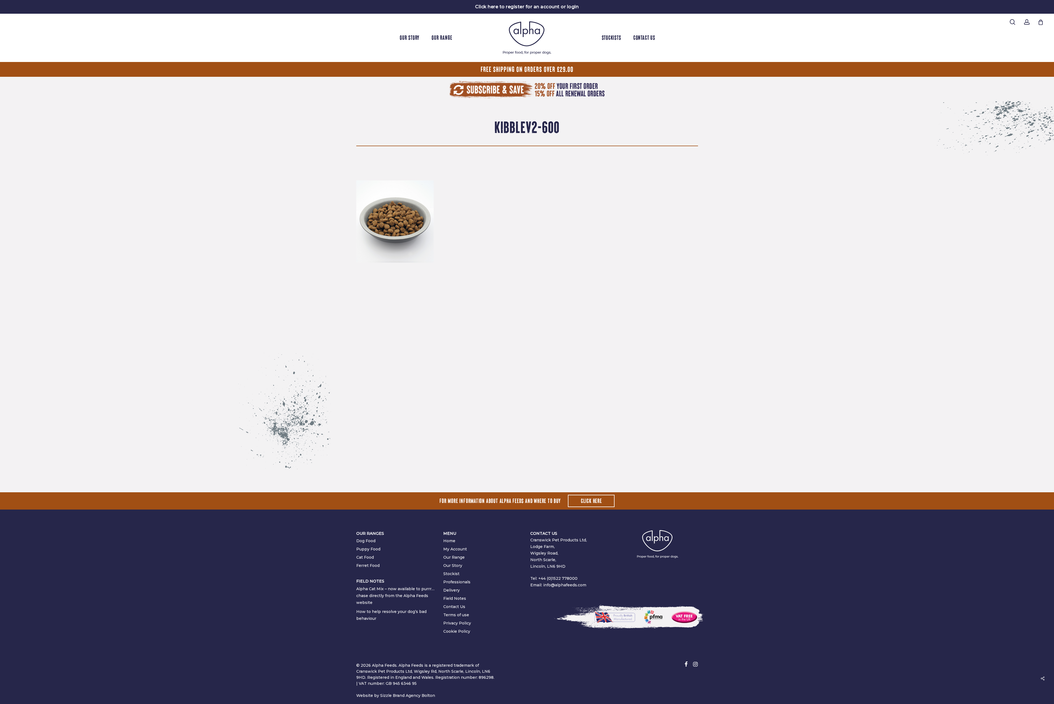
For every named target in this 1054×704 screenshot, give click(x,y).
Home (449, 540)
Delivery (451, 590)
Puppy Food (368, 549)
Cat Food (365, 557)
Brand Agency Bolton (414, 695)
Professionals (456, 581)
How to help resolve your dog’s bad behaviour (391, 615)
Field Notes (454, 598)
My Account (455, 549)
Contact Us (454, 606)
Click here (591, 501)
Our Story (452, 565)
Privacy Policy (457, 623)
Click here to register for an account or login (527, 6)
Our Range (454, 557)
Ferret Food (368, 565)
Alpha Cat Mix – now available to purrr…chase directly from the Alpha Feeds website (395, 595)
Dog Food (365, 540)
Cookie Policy (456, 631)
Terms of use (456, 614)
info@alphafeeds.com (564, 585)
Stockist (451, 573)
